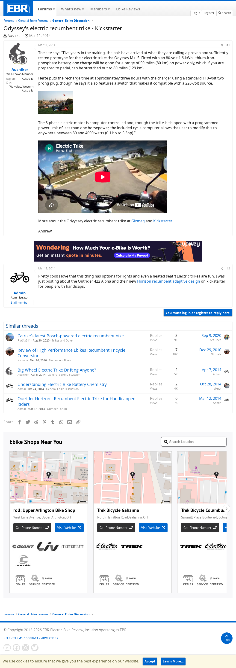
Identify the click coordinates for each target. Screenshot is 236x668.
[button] (54, 8)
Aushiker (15, 35)
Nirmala (23, 360)
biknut (217, 388)
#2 (228, 268)
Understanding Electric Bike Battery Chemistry (62, 384)
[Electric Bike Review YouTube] (7, 647)
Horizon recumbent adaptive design (168, 281)
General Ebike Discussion (64, 375)
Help (6, 638)
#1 (228, 45)
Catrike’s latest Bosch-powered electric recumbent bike (71, 336)
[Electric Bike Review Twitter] (34, 647)
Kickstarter (162, 220)
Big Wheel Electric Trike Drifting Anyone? (57, 370)
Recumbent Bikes (60, 360)
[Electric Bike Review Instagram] (25, 647)
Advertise (48, 638)
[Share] (222, 45)
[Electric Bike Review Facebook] (16, 647)
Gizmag (138, 220)
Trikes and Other (62, 340)
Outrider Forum (57, 409)
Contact (32, 638)
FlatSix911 (24, 340)
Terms (18, 638)
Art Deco (215, 340)
